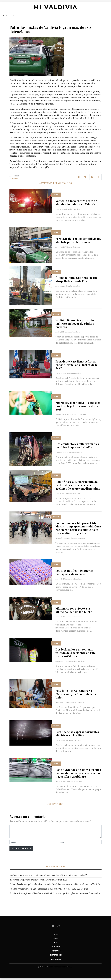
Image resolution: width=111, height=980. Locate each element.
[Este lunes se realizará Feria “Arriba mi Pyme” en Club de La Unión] (30, 693)
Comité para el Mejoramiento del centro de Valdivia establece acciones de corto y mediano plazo (78, 485)
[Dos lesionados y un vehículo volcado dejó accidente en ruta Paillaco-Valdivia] (30, 649)
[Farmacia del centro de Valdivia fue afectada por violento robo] (30, 245)
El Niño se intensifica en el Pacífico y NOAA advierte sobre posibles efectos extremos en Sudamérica (55, 893)
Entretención (56, 955)
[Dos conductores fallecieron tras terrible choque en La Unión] (30, 449)
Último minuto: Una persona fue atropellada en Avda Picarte (76, 279)
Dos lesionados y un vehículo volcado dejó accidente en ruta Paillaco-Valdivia (76, 653)
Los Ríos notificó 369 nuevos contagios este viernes (74, 572)
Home (56, 934)
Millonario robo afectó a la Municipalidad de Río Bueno (74, 610)
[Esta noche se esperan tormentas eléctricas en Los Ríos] (30, 732)
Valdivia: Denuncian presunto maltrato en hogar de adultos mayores (75, 323)
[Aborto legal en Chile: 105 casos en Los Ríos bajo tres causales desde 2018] (30, 402)
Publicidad (56, 959)
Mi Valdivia (55, 7)
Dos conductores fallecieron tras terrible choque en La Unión (77, 445)
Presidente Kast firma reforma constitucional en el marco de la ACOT (76, 365)
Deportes (56, 951)
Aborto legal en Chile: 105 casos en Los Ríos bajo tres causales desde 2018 (78, 406)
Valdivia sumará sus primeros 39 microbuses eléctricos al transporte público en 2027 (48, 875)
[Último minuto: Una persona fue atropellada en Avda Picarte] (30, 285)
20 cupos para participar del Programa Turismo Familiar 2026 (38, 879)
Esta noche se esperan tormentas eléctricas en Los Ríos (77, 733)
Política (56, 947)
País (56, 943)
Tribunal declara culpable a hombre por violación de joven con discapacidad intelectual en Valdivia (55, 884)
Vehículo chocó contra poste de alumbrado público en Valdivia (76, 202)
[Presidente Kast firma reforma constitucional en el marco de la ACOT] (30, 364)
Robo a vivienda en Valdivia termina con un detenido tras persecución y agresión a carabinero (78, 773)
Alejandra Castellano (72, 209)
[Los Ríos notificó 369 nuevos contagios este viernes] (30, 571)
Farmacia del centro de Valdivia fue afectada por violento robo (78, 240)
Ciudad (15, 178)
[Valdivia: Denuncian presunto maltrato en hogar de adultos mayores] (30, 322)
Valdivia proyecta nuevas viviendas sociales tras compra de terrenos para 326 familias (49, 889)
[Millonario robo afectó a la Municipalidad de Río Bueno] (30, 608)
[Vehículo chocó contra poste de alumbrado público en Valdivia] (30, 201)
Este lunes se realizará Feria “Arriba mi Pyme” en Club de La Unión (76, 694)
